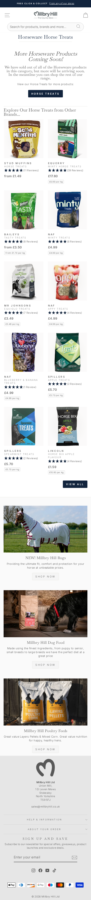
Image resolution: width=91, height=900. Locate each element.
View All (75, 484)
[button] (23, 170)
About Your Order (44, 829)
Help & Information (44, 819)
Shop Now (45, 576)
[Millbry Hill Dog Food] (45, 613)
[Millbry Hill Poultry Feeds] (45, 702)
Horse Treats (45, 93)
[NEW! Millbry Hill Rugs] (45, 529)
